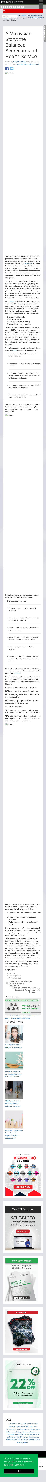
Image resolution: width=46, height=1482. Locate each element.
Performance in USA (15, 1423)
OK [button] (19, 1471)
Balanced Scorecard (31, 64)
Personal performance (22, 1429)
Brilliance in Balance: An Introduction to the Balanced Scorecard (13, 1074)
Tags (8, 1419)
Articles (20, 64)
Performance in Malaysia (20, 1018)
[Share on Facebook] (7, 68)
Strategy (18, 1432)
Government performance (16, 1434)
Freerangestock (15, 976)
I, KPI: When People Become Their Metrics (13, 1046)
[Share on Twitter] (11, 68)
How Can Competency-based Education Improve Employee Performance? (14, 1134)
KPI (27, 1426)
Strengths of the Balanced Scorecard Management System (24, 990)
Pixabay (12, 973)
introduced (28, 263)
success (17, 673)
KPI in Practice (23, 1440)
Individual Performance (17, 1426)
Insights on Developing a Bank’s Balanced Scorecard (21, 983)
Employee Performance (31, 1432)
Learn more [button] (19, 1465)
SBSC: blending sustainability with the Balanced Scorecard (13, 1103)
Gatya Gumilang (19, 62)
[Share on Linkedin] (16, 68)
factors (13, 350)
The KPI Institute (22, 1437)
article (12, 301)
